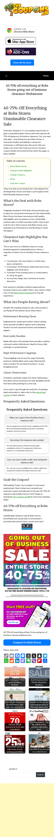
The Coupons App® (21, 497)
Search (13, 769)
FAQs (12, 179)
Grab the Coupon (17, 183)
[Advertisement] (27, 810)
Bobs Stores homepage (24, 293)
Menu (46, 75)
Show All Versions (22, 62)
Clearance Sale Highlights (21, 170)
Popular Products (17, 175)
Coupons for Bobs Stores (27, 642)
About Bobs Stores (18, 166)
